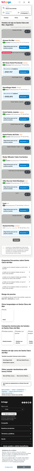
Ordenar (6, 17)
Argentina (4, 391)
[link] (19, 2)
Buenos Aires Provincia (16, 391)
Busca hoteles (6, 389)
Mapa (26, 17)
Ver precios (23, 47)
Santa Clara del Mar (7, 393)
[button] (16, 8)
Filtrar (16, 17)
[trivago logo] (6, 2)
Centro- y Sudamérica (18, 389)
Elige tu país (4, 406)
